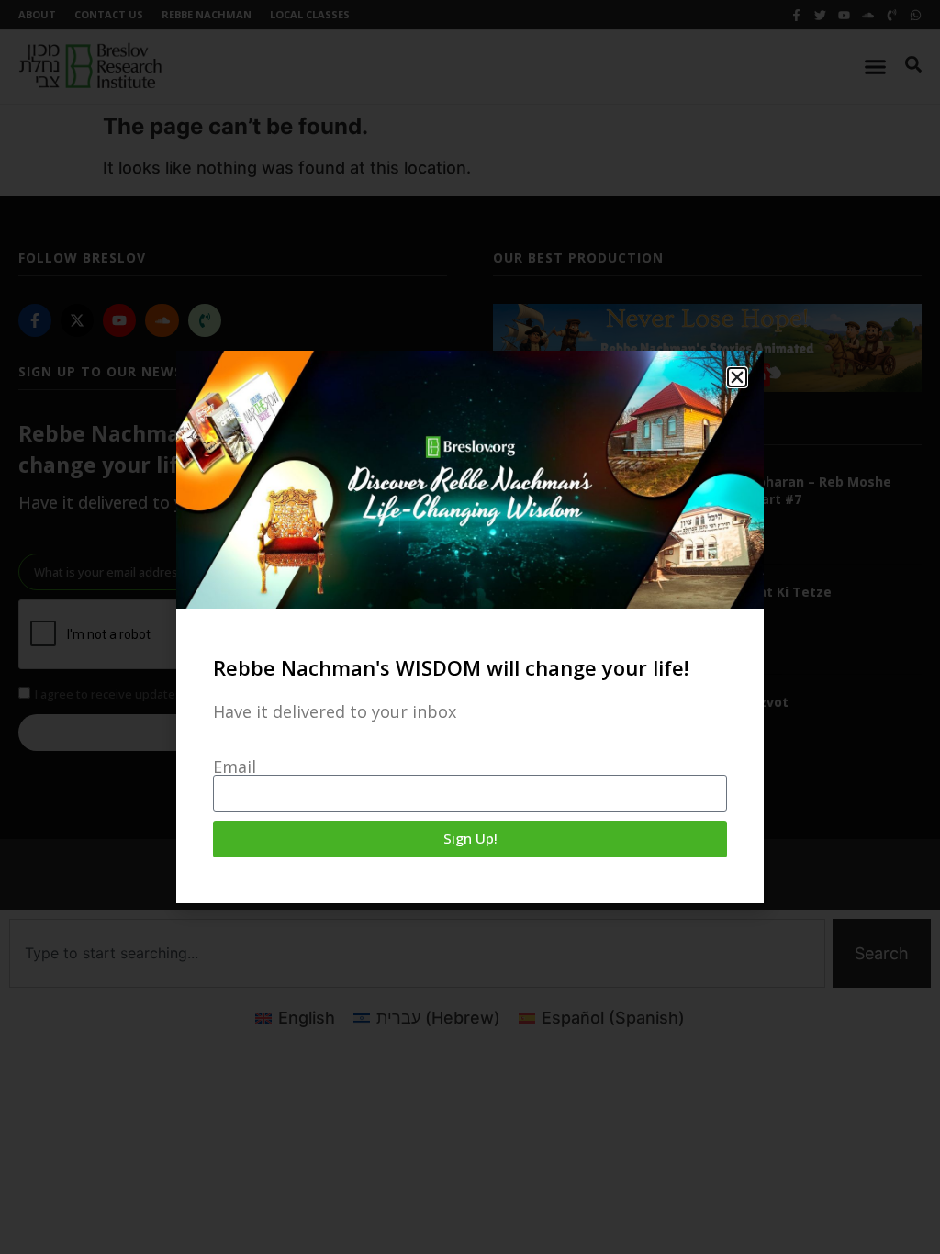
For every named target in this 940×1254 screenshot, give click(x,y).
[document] (470, 627)
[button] (737, 377)
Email (234, 766)
